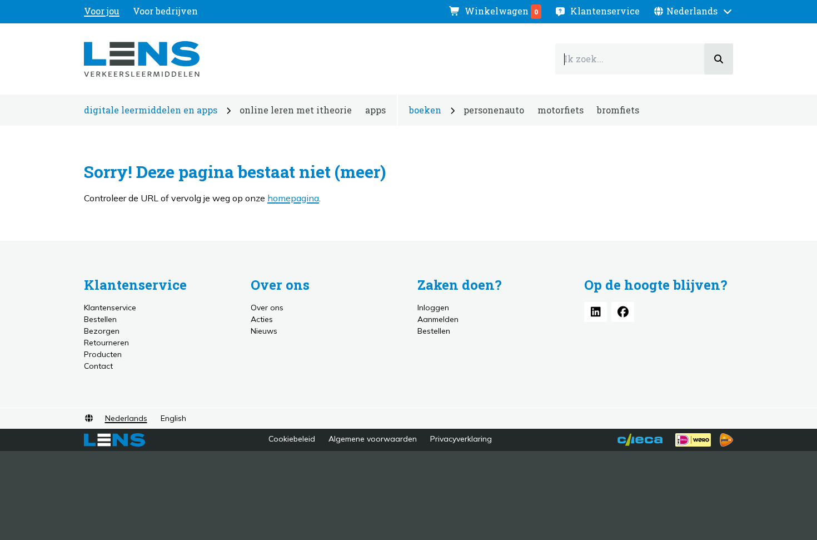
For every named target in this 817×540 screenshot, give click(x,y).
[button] (693, 11)
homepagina (293, 198)
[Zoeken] (718, 59)
